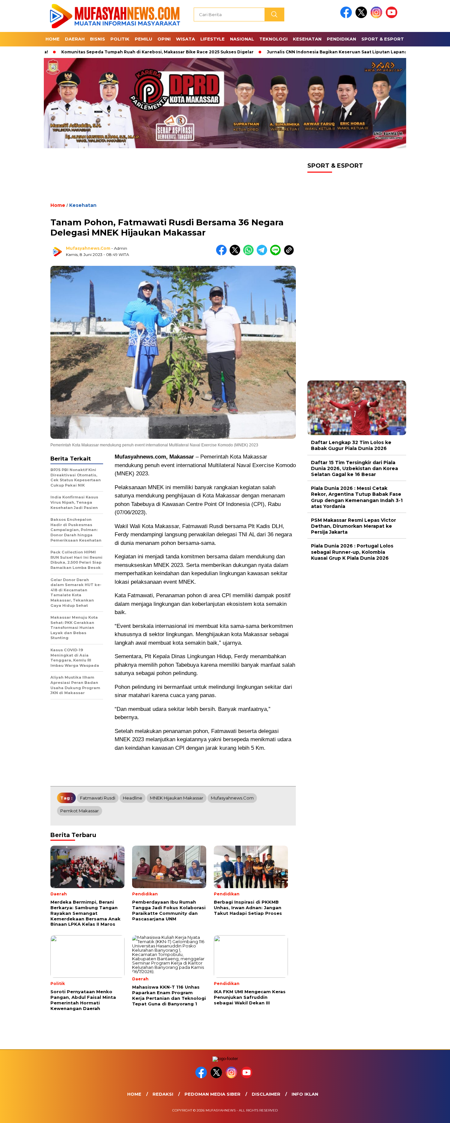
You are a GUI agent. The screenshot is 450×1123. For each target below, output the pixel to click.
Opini (164, 39)
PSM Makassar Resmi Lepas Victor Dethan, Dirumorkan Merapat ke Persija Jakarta (353, 526)
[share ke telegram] (263, 253)
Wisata (185, 39)
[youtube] (393, 16)
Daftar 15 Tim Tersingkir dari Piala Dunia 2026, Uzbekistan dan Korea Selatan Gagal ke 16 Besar (354, 468)
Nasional (242, 39)
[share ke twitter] (236, 253)
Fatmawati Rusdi (97, 797)
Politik (119, 39)
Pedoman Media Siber (212, 1094)
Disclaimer (266, 1094)
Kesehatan (307, 39)
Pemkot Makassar (79, 810)
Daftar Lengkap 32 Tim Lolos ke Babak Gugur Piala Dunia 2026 (351, 445)
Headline (132, 797)
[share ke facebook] (223, 253)
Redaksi (163, 1094)
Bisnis (97, 39)
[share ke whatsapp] (250, 253)
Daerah (75, 39)
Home (52, 39)
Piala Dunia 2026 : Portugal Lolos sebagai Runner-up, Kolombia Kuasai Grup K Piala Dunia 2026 (352, 552)
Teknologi (273, 39)
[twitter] (362, 16)
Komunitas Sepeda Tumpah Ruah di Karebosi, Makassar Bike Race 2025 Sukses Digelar (124, 51)
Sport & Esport (382, 39)
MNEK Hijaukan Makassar (176, 797)
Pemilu (143, 39)
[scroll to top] (431, 1112)
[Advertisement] (173, 180)
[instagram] (377, 16)
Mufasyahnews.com (88, 248)
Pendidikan (341, 39)
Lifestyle (212, 39)
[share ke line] (277, 253)
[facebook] (347, 16)
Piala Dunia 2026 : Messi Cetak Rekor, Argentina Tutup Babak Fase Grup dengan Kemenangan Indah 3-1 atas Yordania (357, 497)
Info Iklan (305, 1094)
